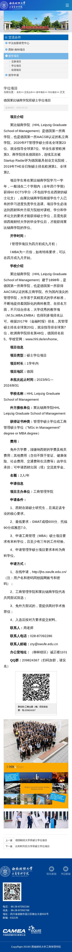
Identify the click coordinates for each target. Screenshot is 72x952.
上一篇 (9, 840)
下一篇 (9, 846)
